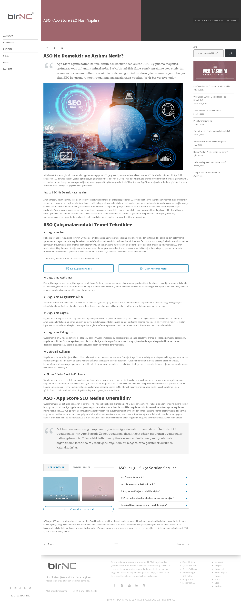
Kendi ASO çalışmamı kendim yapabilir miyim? (144, 505)
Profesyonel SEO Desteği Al (81, 509)
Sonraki (180, 544)
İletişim (218, 586)
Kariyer (218, 576)
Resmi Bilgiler (221, 572)
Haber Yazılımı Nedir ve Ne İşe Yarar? (210, 152)
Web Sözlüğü (188, 572)
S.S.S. (6, 56)
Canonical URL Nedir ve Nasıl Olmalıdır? (211, 131)
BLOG (6, 62)
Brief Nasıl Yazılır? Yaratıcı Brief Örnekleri (212, 86)
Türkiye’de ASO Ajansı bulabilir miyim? (140, 491)
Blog (206, 20)
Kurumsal (219, 569)
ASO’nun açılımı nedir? (132, 477)
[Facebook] (47, 48)
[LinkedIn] (62, 48)
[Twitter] (54, 48)
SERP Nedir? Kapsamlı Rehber (207, 110)
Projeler (218, 566)
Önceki (51, 544)
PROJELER (7, 49)
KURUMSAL (8, 43)
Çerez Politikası (189, 566)
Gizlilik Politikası (189, 569)
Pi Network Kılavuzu (202, 121)
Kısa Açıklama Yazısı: (81, 269)
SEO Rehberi (188, 576)
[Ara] (230, 53)
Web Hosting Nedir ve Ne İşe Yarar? (209, 162)
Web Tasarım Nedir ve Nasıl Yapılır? (209, 142)
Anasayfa (198, 20)
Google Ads (187, 579)
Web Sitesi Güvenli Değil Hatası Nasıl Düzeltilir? (210, 98)
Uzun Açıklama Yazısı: (156, 269)
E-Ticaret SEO (188, 583)
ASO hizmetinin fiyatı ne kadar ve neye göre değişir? (147, 498)
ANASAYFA (8, 36)
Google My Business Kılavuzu (206, 173)
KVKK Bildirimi (188, 562)
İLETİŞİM (7, 69)
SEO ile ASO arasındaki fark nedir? (138, 484)
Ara (195, 47)
